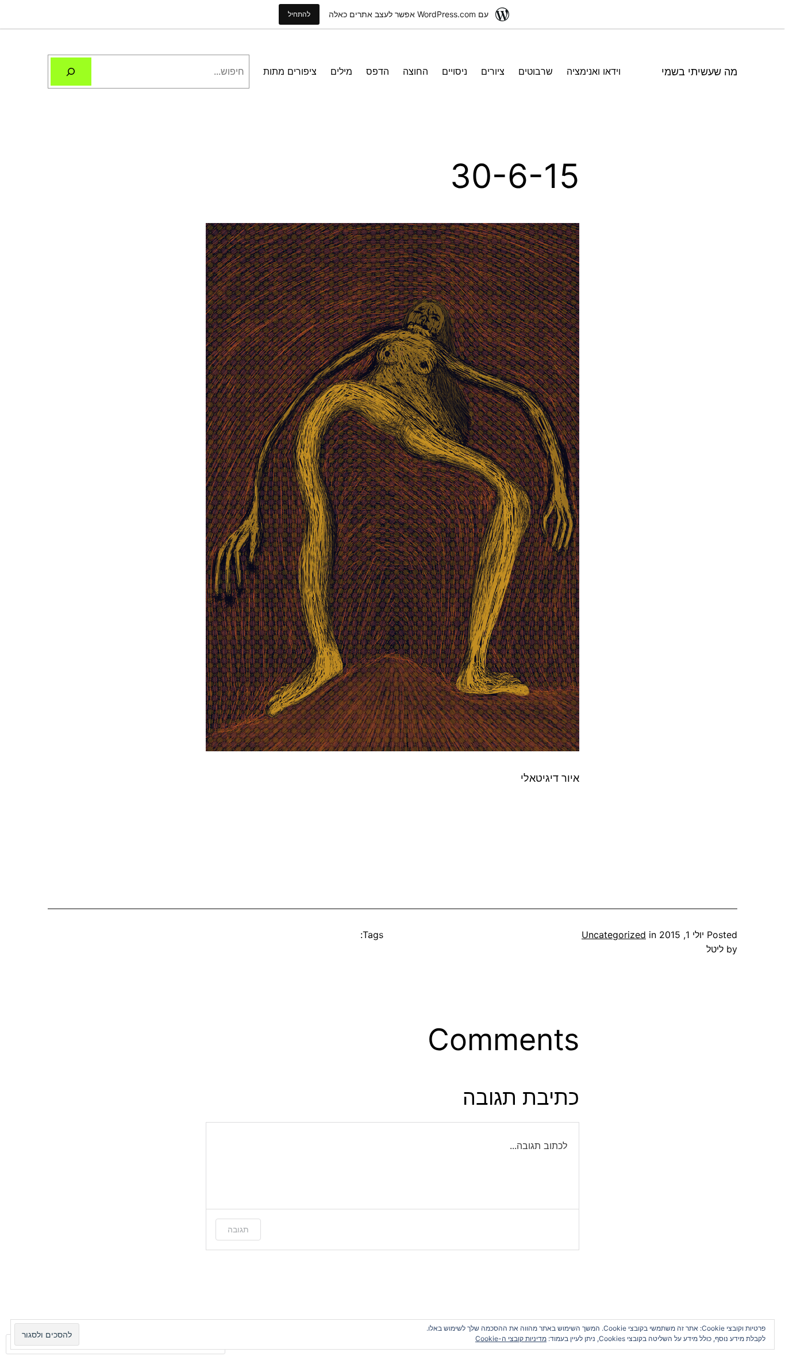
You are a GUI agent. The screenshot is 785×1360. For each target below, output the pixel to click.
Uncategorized (614, 934)
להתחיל (299, 14)
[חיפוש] (71, 71)
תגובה (238, 1229)
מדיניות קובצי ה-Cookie (511, 1338)
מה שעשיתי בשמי (699, 72)
